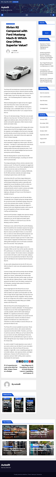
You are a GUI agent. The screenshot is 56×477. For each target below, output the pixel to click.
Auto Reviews (43, 100)
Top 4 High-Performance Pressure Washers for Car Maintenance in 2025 (46, 64)
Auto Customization (45, 96)
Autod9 (5, 7)
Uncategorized (44, 108)
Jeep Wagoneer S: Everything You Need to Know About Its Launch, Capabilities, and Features (26, 369)
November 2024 (44, 127)
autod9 (15, 50)
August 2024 (43, 138)
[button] (50, 15)
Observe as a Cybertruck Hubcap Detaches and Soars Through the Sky (46, 80)
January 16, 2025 (9, 436)
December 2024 (44, 123)
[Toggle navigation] (27, 15)
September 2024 (44, 134)
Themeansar (39, 474)
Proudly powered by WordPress (21, 474)
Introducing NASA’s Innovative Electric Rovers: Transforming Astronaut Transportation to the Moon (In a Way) (46, 56)
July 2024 (42, 142)
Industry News (44, 104)
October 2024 (43, 131)
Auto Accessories (10, 23)
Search (42, 23)
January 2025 (43, 119)
